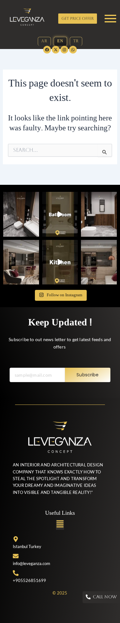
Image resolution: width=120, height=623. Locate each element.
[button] (60, 525)
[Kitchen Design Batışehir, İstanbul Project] (21, 262)
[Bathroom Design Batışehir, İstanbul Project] (21, 214)
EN (60, 41)
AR (44, 41)
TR (76, 41)
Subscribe (87, 375)
